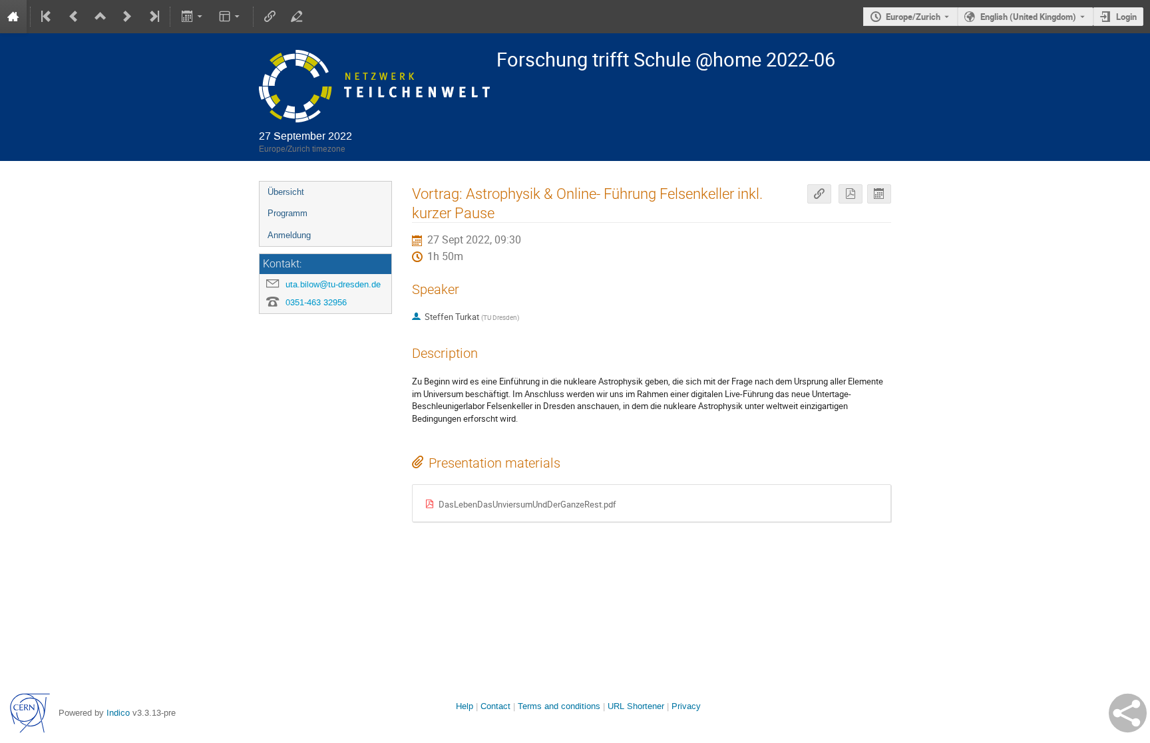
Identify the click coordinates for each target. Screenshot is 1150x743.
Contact (495, 706)
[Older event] (74, 16)
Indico (118, 712)
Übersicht (286, 192)
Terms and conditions (559, 706)
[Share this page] (1128, 713)
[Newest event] (153, 16)
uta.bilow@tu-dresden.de (333, 284)
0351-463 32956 (316, 302)
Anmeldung (289, 235)
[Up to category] (100, 16)
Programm (287, 213)
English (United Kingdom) (1028, 17)
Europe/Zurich (913, 17)
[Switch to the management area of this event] (297, 16)
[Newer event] (127, 16)
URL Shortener (636, 706)
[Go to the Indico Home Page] (13, 16)
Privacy (686, 706)
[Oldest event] (47, 16)
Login (1126, 17)
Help (464, 706)
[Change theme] (231, 16)
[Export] (193, 16)
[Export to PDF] (850, 194)
